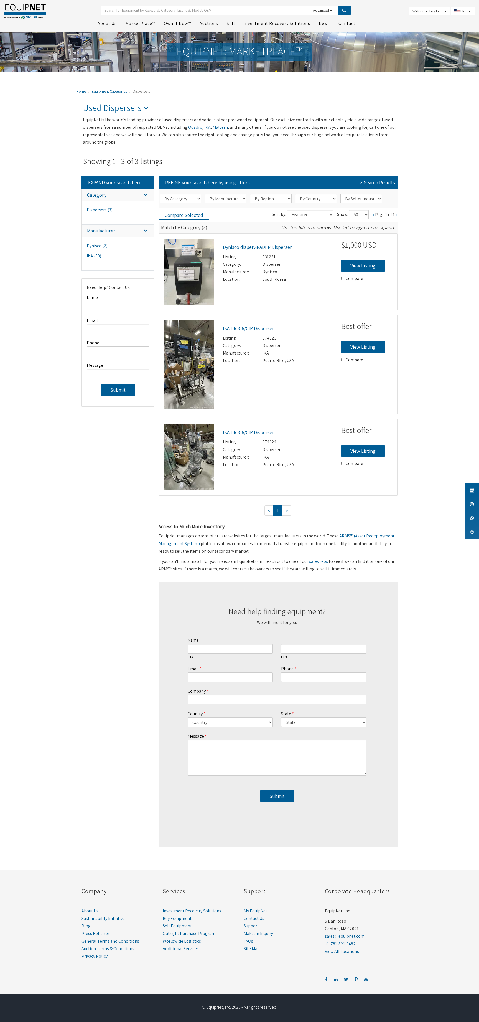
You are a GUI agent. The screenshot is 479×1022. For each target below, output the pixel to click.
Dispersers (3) (100, 210)
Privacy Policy (94, 956)
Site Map (252, 949)
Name (92, 297)
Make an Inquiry (258, 933)
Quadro (195, 127)
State (286, 714)
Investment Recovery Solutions (192, 911)
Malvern (220, 127)
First (191, 657)
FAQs (248, 941)
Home (81, 91)
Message (95, 365)
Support (251, 926)
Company (197, 691)
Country (195, 714)
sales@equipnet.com (345, 936)
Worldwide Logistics (182, 941)
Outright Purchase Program (189, 933)
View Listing (363, 265)
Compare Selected (184, 215)
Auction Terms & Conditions (107, 949)
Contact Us (254, 918)
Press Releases (95, 933)
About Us (89, 911)
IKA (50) (94, 256)
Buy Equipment (177, 918)
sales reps (318, 561)
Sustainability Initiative (103, 918)
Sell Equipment (177, 926)
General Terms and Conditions (110, 941)
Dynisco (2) (97, 246)
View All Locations (342, 951)
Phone (93, 343)
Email (92, 320)
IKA (207, 127)
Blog (86, 926)
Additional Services (181, 949)
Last (284, 657)
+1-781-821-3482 (340, 944)
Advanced (321, 10)
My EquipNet (255, 911)
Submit (118, 390)
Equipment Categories (109, 91)
